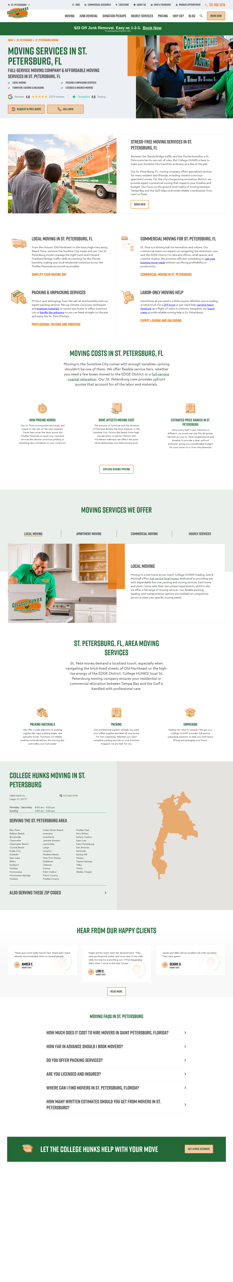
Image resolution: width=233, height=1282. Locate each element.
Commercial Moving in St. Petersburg (166, 274)
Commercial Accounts (99, 4)
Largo (46, 847)
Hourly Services (142, 16)
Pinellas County (51, 878)
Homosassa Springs (20, 875)
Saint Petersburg (85, 844)
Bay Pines (15, 830)
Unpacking (190, 724)
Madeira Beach (51, 854)
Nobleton (48, 861)
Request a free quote (29, 109)
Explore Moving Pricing (116, 469)
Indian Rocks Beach (53, 830)
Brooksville (15, 837)
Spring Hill (81, 854)
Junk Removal (88, 16)
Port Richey (82, 833)
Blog (192, 16)
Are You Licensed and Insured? (73, 1073)
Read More (116, 991)
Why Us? (178, 16)
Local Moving (33, 533)
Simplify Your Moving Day (49, 274)
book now (140, 204)
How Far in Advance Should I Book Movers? (84, 1046)
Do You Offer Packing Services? (74, 1060)
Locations (124, 4)
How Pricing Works (42, 420)
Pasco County (50, 875)
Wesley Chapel (84, 871)
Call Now (68, 109)
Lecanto (47, 851)
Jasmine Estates (51, 840)
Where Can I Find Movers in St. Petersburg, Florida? (92, 1087)
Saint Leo (81, 840)
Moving (70, 16)
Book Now (216, 16)
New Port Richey (52, 858)
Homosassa (16, 871)
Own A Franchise (162, 4)
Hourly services (200, 533)
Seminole (81, 851)
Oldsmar (47, 864)
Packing (116, 724)
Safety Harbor (84, 837)
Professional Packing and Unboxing (56, 324)
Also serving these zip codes (35, 893)
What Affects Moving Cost (116, 420)
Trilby (79, 864)
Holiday (14, 868)
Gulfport (14, 864)
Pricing (163, 16)
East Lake (15, 858)
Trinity (79, 868)
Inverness (48, 833)
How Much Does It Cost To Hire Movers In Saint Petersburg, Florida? (107, 1032)
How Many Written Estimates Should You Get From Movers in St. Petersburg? (103, 1104)
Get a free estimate (199, 1149)
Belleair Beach (17, 833)
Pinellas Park (82, 830)
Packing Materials (42, 724)
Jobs (77, 4)
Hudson (14, 878)
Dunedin (14, 854)
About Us (141, 4)
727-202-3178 (217, 4)
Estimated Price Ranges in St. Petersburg (190, 422)
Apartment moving (88, 533)
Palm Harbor (50, 871)
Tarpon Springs (84, 861)
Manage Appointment (190, 4)
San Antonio (82, 847)
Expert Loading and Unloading (161, 320)
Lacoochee (48, 844)
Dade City (15, 851)
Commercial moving (144, 533)
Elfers (13, 861)
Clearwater (15, 840)
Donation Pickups (114, 16)
